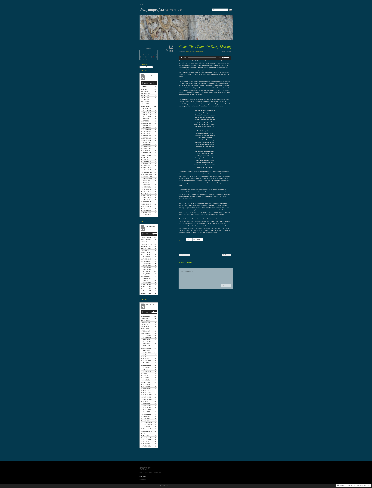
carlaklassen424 (189, 51)
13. (146, 112)
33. (146, 155)
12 (153, 54)
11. (146, 108)
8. (145, 102)
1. (144, 87)
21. (146, 129)
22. (146, 131)
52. (146, 195)
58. (146, 208)
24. (146, 136)
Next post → (226, 255)
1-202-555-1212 (143, 469)
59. (146, 210)
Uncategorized (199, 51)
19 (153, 56)
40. (146, 170)
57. (146, 206)
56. (146, 204)
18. (146, 123)
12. (146, 110)
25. (146, 138)
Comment (226, 286)
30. (146, 148)
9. (145, 104)
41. (146, 172)
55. (146, 202)
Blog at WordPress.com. (166, 486)
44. (146, 178)
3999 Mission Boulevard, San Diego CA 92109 (145, 468)
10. (146, 106)
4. (145, 93)
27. (146, 142)
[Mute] (223, 58)
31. (146, 151)
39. (146, 168)
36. (146, 161)
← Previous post (184, 255)
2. (144, 89)
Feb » (144, 61)
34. (146, 157)
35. (146, 159)
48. (146, 187)
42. (146, 174)
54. (146, 200)
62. (146, 446)
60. (146, 212)
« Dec (141, 61)
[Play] (182, 58)
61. (146, 214)
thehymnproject (152, 9)
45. (146, 180)
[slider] (227, 57)
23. (146, 134)
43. (146, 176)
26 (153, 57)
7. (145, 99)
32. (146, 153)
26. (146, 140)
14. (146, 114)
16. (146, 119)
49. (146, 189)
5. (145, 95)
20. (146, 127)
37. (146, 163)
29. (146, 146)
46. (146, 183)
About (142, 4)
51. (146, 193)
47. (146, 185)
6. (145, 97)
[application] (205, 58)
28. (146, 144)
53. (146, 197)
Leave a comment (226, 51)
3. (145, 91)
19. (146, 125)
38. (146, 165)
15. (146, 116)
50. (146, 191)
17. (146, 121)
